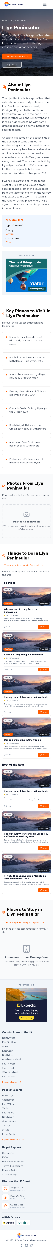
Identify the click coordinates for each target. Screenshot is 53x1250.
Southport (8, 1112)
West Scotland (10, 1072)
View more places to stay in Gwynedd (22, 922)
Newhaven (8, 1117)
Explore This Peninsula (17, 56)
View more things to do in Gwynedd (21, 565)
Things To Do (16, 1187)
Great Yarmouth (11, 1121)
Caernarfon (8, 1100)
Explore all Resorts (11, 1139)
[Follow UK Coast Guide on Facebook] (21, 1245)
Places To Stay (17, 1196)
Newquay (7, 1095)
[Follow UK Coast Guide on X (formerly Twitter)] (31, 1245)
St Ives (5, 1130)
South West (8, 1063)
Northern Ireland (11, 1059)
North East (8, 1055)
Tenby (5, 1108)
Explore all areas (9, 1082)
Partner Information (13, 1161)
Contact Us (8, 1153)
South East (8, 1068)
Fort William (8, 1104)
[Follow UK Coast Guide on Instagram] (26, 1245)
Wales (5, 1046)
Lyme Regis (8, 1134)
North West (8, 1038)
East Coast (7, 1051)
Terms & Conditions (12, 1166)
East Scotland (9, 1042)
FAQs (5, 1157)
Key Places (12, 64)
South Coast (8, 1076)
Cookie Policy (9, 1174)
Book (45, 627)
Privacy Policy (9, 1170)
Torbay (6, 1125)
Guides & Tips (16, 1205)
